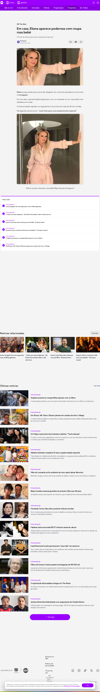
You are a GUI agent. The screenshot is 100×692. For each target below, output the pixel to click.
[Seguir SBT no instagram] (79, 670)
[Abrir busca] (94, 3)
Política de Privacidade (72, 686)
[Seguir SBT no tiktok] (85, 670)
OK (87, 685)
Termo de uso (49, 672)
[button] (12, 350)
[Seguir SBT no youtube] (97, 670)
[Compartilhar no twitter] (81, 41)
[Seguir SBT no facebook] (72, 670)
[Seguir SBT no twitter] (91, 670)
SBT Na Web (21, 24)
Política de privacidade (49, 665)
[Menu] (98, 2)
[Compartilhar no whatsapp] (70, 41)
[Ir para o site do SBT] (25, 670)
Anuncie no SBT (49, 658)
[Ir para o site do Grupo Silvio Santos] (11, 670)
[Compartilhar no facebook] (75, 41)
